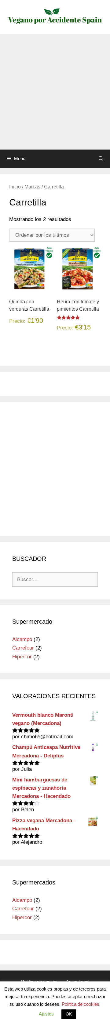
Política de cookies (80, 1004)
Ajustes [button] (46, 1013)
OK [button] (69, 1014)
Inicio (15, 186)
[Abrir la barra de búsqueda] (101, 159)
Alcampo (22, 639)
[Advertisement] (55, 92)
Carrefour (23, 648)
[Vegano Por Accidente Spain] (55, 16)
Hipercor (22, 657)
